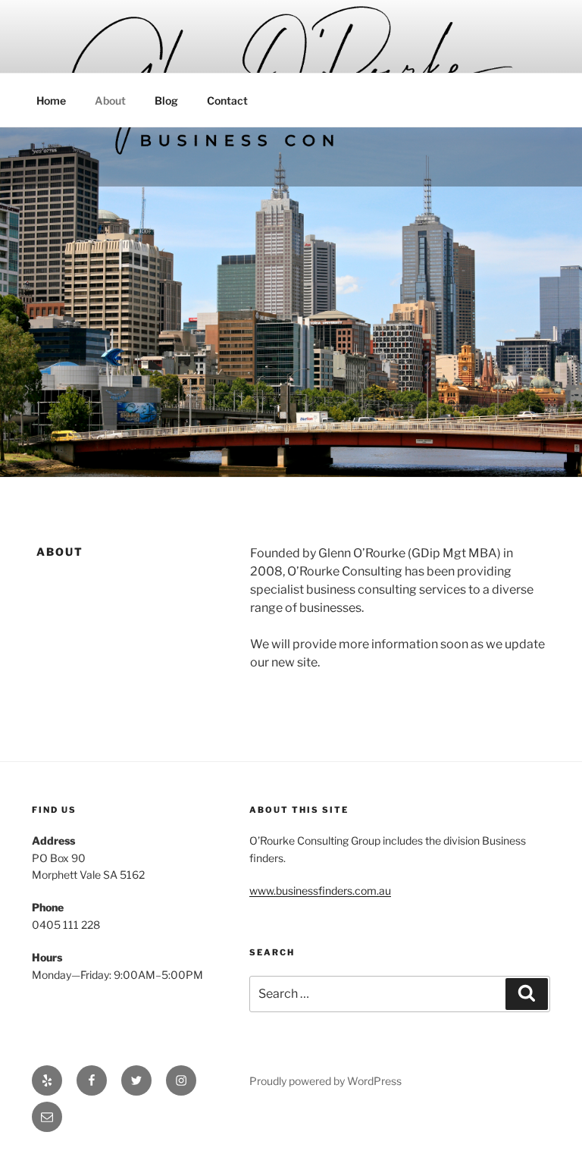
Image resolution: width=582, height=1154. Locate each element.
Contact (227, 100)
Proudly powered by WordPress (325, 1080)
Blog (166, 100)
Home (51, 100)
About (110, 100)
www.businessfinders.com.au (320, 890)
